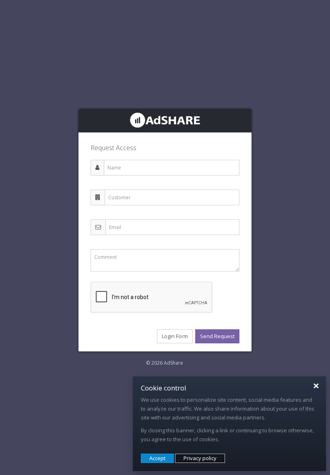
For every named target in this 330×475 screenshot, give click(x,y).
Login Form (175, 336)
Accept (157, 458)
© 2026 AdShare (164, 362)
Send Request (217, 336)
